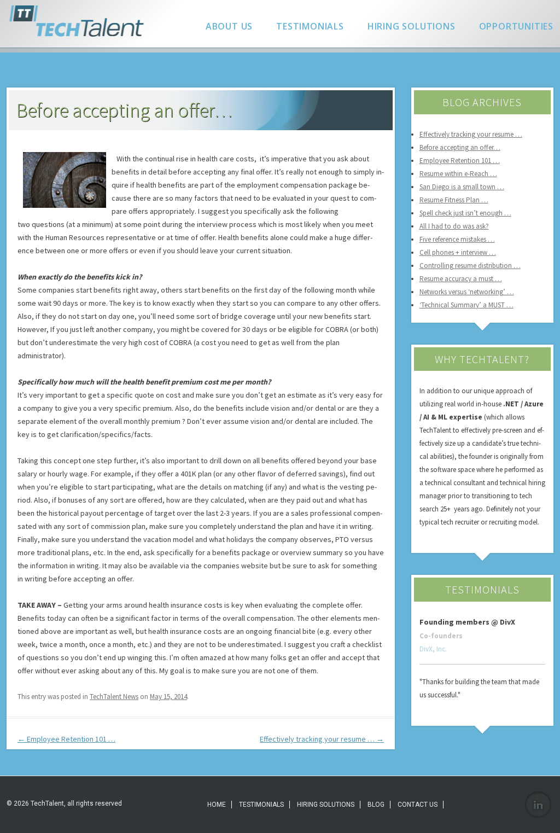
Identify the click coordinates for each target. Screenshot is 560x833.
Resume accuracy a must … (460, 278)
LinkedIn (538, 804)
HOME (216, 804)
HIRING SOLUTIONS (412, 26)
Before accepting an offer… (459, 147)
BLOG (376, 804)
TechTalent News (114, 696)
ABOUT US (229, 26)
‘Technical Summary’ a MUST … (466, 305)
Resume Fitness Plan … (453, 200)
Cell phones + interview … (457, 252)
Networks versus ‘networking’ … (466, 291)
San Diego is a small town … (461, 186)
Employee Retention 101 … (66, 739)
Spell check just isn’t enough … (465, 213)
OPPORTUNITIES (516, 26)
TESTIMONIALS (310, 26)
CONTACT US (418, 804)
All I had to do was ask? (454, 226)
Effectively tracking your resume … (322, 739)
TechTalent (79, 21)
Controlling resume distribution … (470, 265)
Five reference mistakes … (457, 239)
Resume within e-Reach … (458, 173)
